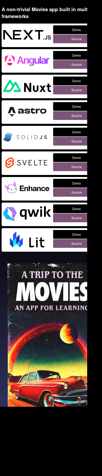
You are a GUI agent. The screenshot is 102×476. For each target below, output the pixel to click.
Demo (76, 29)
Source (76, 39)
